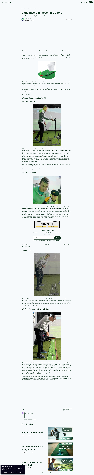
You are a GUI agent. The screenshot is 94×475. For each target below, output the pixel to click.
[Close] (60, 229)
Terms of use (51, 240)
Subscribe (57, 237)
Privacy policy (58, 240)
